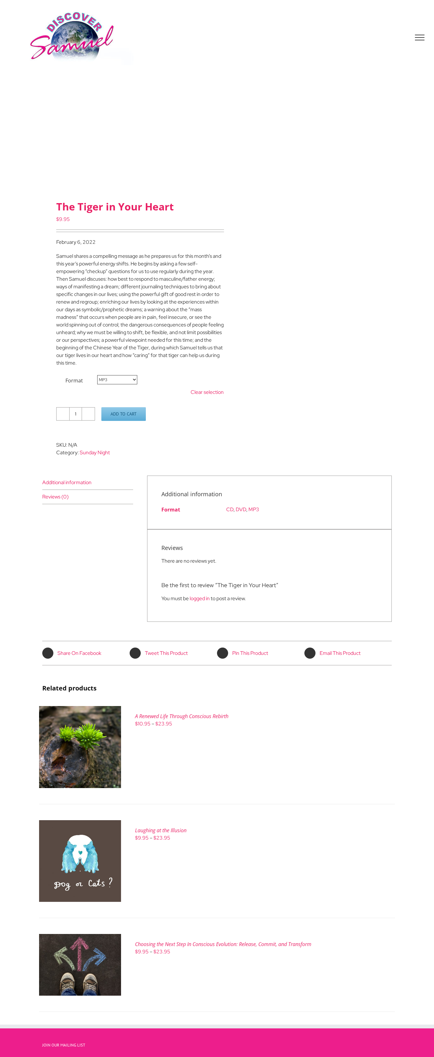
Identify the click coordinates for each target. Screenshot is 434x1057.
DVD (241, 509)
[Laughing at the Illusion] (80, 823)
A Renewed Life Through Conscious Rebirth (181, 716)
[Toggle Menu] (420, 37)
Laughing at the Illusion (160, 830)
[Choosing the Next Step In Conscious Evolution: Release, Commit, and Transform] (80, 937)
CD (230, 509)
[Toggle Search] (397, 37)
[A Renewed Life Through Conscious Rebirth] (80, 709)
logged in (200, 598)
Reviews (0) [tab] (55, 496)
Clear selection (207, 392)
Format (74, 380)
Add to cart (124, 414)
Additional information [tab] (67, 482)
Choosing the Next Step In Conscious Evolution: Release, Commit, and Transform (223, 944)
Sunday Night (95, 452)
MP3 (253, 509)
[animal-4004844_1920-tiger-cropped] (126, 139)
